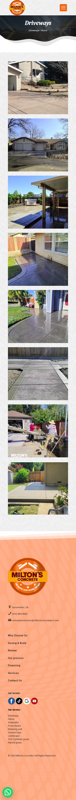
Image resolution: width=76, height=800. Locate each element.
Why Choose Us (17, 635)
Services (13, 673)
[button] (7, 792)
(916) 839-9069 (19, 614)
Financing (14, 665)
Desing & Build (17, 643)
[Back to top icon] (68, 792)
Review (12, 650)
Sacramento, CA (19, 607)
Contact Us (15, 680)
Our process (16, 658)
